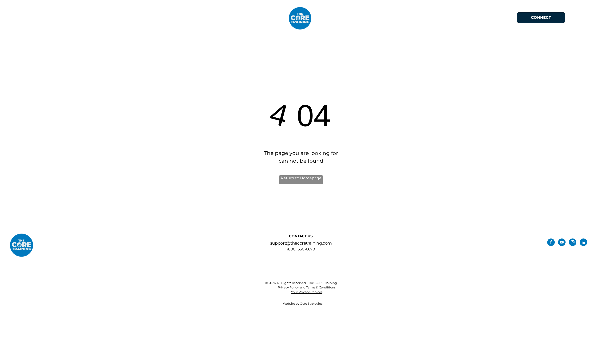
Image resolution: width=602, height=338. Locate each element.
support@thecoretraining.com (301, 243)
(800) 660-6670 (301, 249)
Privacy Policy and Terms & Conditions (307, 287)
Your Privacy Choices (306, 292)
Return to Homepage (301, 178)
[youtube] (562, 242)
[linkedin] (583, 242)
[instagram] (572, 242)
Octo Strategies (311, 303)
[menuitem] (210, 18)
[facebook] (551, 242)
